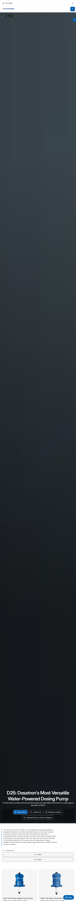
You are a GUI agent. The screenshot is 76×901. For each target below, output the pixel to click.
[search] (73, 3)
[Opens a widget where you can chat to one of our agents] (68, 897)
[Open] (72, 9)
